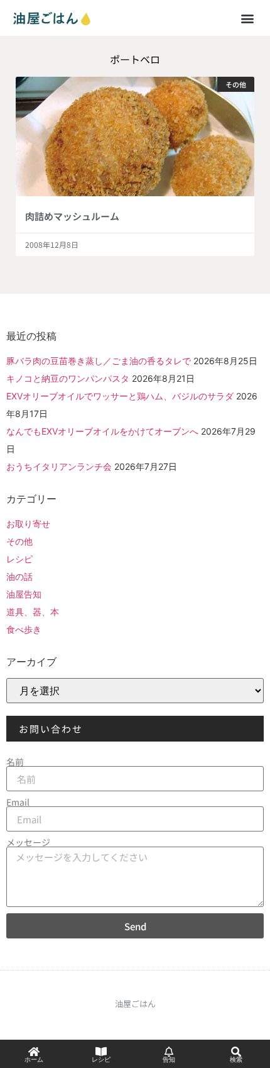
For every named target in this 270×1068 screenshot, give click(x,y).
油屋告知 (23, 594)
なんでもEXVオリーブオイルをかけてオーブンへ (102, 431)
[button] (247, 18)
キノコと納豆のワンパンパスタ (67, 378)
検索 (236, 1059)
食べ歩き (23, 629)
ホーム (33, 1059)
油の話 (19, 576)
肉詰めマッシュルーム (72, 216)
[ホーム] (34, 1052)
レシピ (19, 558)
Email (18, 802)
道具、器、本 (32, 611)
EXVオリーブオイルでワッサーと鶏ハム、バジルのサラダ (120, 396)
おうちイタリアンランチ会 (59, 466)
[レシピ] (101, 1052)
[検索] (236, 1052)
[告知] (169, 1052)
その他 (19, 541)
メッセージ (28, 842)
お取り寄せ (28, 523)
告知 (169, 1059)
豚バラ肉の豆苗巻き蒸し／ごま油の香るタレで (98, 360)
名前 (15, 761)
